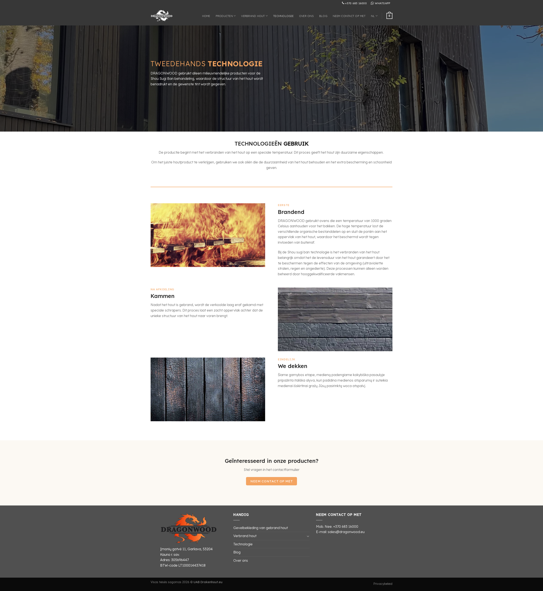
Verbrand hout (253, 16)
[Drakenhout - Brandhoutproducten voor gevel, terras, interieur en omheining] (165, 15)
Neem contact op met (349, 16)
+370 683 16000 (355, 3)
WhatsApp (382, 3)
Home (206, 16)
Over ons (306, 16)
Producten (224, 16)
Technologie (283, 16)
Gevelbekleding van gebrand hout (260, 528)
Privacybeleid (382, 584)
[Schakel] (308, 536)
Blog (323, 16)
